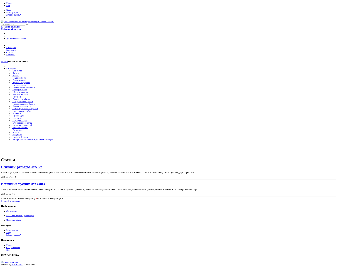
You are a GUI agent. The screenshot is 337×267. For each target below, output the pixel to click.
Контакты (10, 55)
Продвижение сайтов (22, 111)
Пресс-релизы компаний (23, 87)
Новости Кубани (20, 137)
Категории (11, 47)
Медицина (17, 135)
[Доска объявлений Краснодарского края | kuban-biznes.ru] (27, 22)
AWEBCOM (17, 265)
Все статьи (17, 71)
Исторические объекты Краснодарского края (32, 139)
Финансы (16, 113)
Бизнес (15, 75)
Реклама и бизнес (20, 94)
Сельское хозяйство (21, 99)
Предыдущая (14, 201)
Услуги (15, 132)
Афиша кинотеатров (21, 106)
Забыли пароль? (13, 15)
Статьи (9, 52)
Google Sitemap (13, 247)
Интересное (17, 97)
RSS (8, 5)
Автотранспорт (19, 90)
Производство (19, 116)
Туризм (15, 73)
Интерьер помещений (22, 125)
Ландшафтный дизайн (22, 101)
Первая (4, 201)
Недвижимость (19, 78)
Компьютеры (18, 118)
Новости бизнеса (20, 127)
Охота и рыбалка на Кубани (25, 109)
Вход (8, 10)
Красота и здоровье (21, 82)
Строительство (19, 80)
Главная (9, 3)
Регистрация (12, 12)
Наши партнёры (13, 220)
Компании (11, 50)
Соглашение (11, 211)
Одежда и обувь (19, 120)
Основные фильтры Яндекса (21, 167)
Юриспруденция (20, 92)
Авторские (17, 130)
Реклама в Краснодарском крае (20, 215)
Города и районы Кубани (23, 104)
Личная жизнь (19, 85)
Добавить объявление (16, 38)
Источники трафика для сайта (23, 184)
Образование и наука (22, 123)
